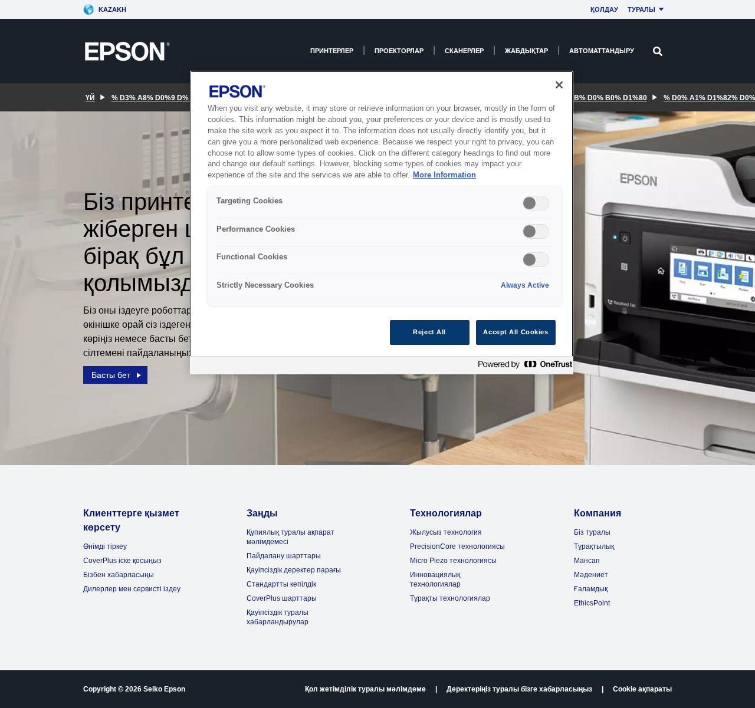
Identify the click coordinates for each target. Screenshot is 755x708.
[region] (381, 222)
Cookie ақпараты (642, 689)
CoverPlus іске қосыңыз (122, 560)
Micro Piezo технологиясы (453, 560)
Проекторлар (399, 50)
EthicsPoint (592, 603)
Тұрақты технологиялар (450, 598)
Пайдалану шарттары (284, 556)
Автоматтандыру (601, 50)
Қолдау (604, 9)
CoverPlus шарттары (282, 598)
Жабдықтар (526, 50)
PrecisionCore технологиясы (457, 546)
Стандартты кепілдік (281, 584)
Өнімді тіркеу (105, 546)
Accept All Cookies (515, 331)
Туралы (641, 9)
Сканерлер (464, 50)
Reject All (429, 331)
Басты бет (110, 375)
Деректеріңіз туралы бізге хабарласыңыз (519, 689)
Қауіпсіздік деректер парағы (294, 570)
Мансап (587, 560)
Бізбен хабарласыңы (118, 575)
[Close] (559, 85)
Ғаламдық (591, 589)
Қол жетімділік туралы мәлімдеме (365, 689)
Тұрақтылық (594, 546)
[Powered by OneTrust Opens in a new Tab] (522, 367)
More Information (444, 175)
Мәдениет (591, 575)
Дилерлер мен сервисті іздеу (131, 589)
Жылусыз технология (446, 532)
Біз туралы (592, 532)
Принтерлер (331, 50)
